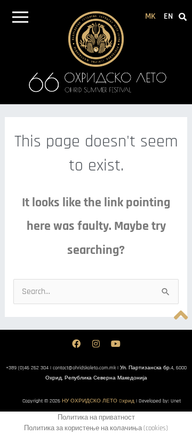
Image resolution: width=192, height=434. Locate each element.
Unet (176, 401)
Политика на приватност (96, 417)
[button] (20, 19)
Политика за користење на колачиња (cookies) (96, 428)
